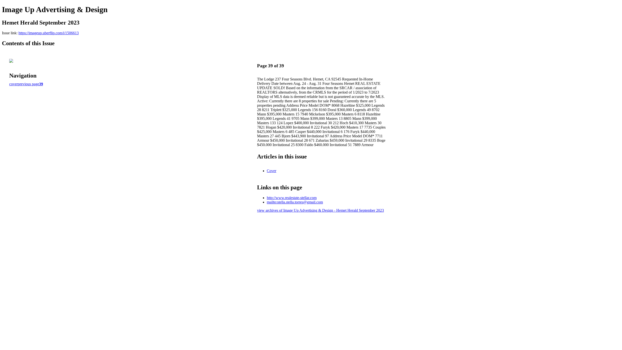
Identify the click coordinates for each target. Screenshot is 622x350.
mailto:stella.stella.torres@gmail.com (295, 202)
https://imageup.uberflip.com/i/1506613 (48, 33)
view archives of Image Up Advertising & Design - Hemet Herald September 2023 (320, 210)
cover (13, 84)
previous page (28, 84)
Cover (271, 171)
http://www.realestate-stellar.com (292, 198)
